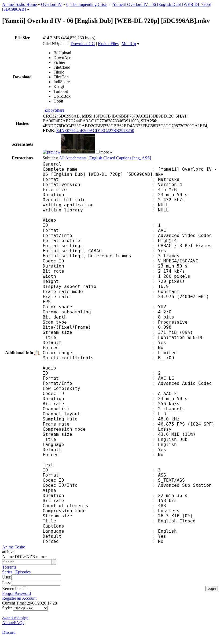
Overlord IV (51, 4)
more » (106, 152)
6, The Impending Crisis (86, 4)
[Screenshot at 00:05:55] (78, 152)
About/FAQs (13, 622)
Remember (12, 588)
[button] (98, 151)
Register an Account (19, 598)
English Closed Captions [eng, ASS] (120, 158)
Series (7, 572)
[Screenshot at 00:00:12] (52, 152)
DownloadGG (83, 43)
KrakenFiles (108, 43)
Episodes (23, 572)
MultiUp (129, 43)
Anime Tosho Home (19, 4)
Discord (9, 632)
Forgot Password (16, 593)
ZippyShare (54, 110)
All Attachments (72, 158)
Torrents (9, 567)
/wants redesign (15, 618)
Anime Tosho (13, 547)
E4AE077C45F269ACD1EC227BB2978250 (95, 130)
